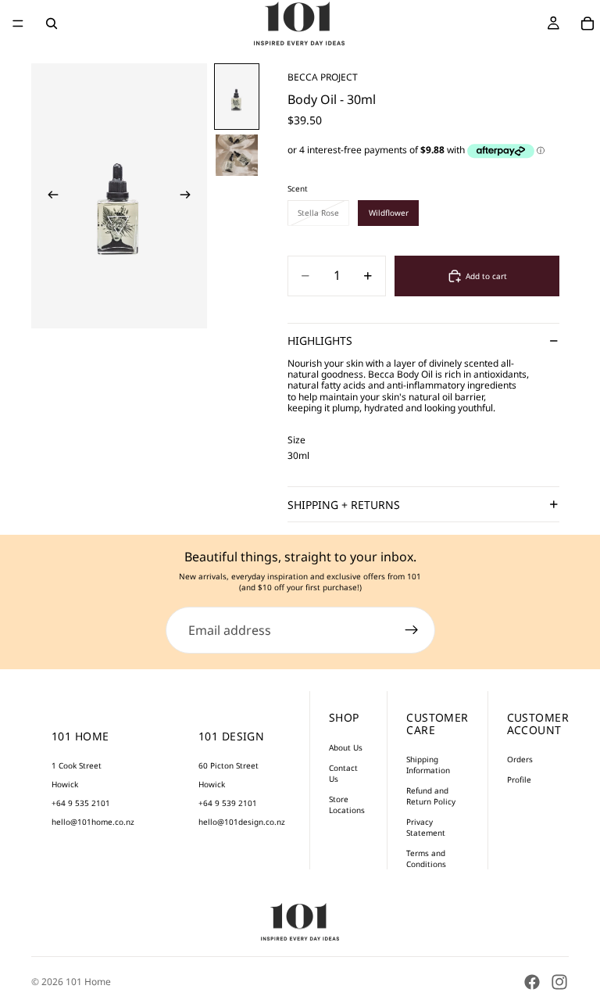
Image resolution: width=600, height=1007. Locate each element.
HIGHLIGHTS (320, 340)
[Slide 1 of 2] (237, 96)
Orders (520, 759)
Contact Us (343, 773)
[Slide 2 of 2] (237, 155)
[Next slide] (190, 195)
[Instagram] (559, 982)
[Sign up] (411, 630)
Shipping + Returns (344, 504)
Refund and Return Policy (430, 796)
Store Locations (347, 804)
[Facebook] (532, 982)
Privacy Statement (425, 827)
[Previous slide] (48, 195)
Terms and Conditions (426, 858)
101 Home (88, 981)
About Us (345, 747)
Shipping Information (428, 765)
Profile (519, 779)
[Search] (51, 23)
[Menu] (18, 23)
